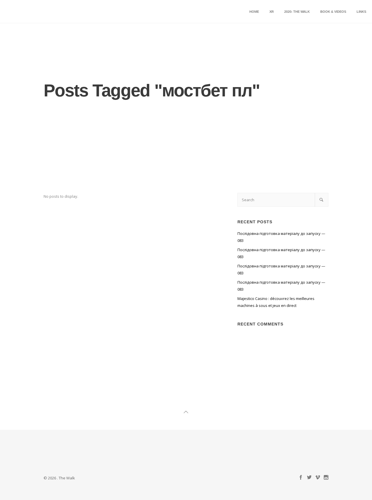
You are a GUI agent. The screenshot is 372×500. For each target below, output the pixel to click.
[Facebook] (300, 477)
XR (271, 11)
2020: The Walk (297, 11)
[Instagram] (326, 477)
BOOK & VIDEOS (333, 11)
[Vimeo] (317, 477)
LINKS (361, 11)
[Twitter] (309, 477)
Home (254, 11)
